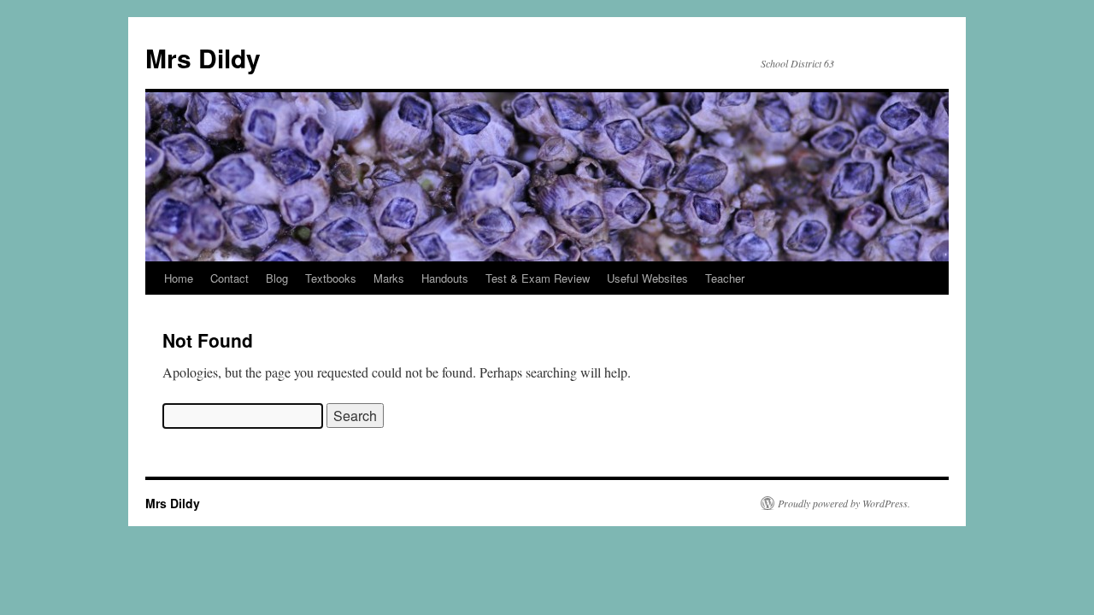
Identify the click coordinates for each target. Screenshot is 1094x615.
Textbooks (330, 278)
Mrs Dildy (203, 57)
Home (178, 278)
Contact (229, 278)
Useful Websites (647, 278)
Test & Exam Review (537, 278)
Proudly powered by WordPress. (844, 503)
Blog (277, 278)
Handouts (444, 278)
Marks (388, 278)
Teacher (724, 278)
